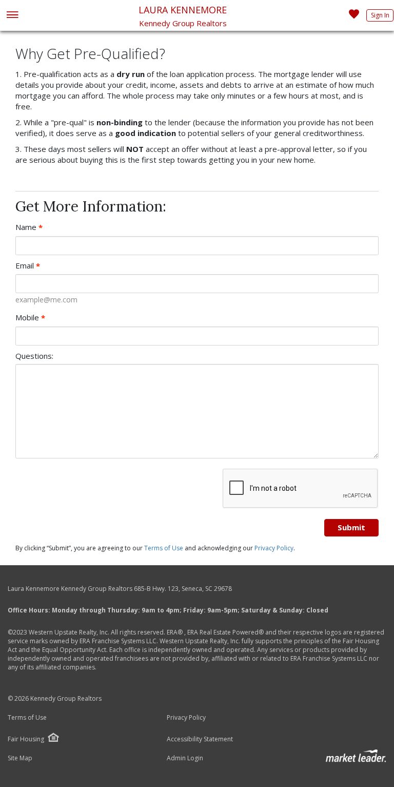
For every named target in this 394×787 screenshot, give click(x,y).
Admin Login (185, 758)
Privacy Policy (273, 548)
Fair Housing (26, 739)
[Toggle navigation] (12, 16)
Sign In (380, 15)
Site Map (20, 758)
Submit (351, 527)
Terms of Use (163, 548)
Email (27, 265)
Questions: (34, 356)
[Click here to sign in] (354, 17)
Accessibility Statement (200, 739)
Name (29, 227)
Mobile (30, 317)
